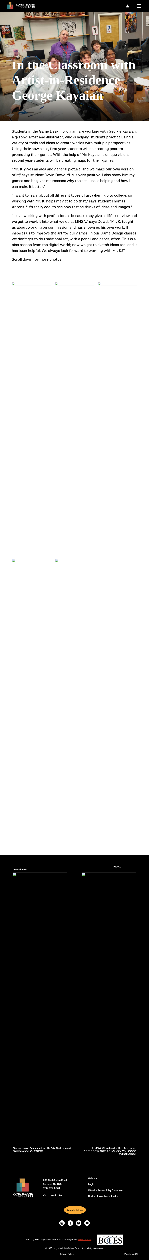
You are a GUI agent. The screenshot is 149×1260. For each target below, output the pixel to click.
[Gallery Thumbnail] (31, 293)
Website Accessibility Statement (105, 1190)
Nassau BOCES (84, 1239)
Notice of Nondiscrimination (103, 1196)
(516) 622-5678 (51, 1188)
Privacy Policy (67, 1254)
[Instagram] (62, 1223)
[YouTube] (87, 1223)
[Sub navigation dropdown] (127, 6)
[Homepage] (20, 6)
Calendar (93, 1178)
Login (91, 1184)
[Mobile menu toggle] (139, 6)
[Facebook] (70, 1223)
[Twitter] (78, 1223)
